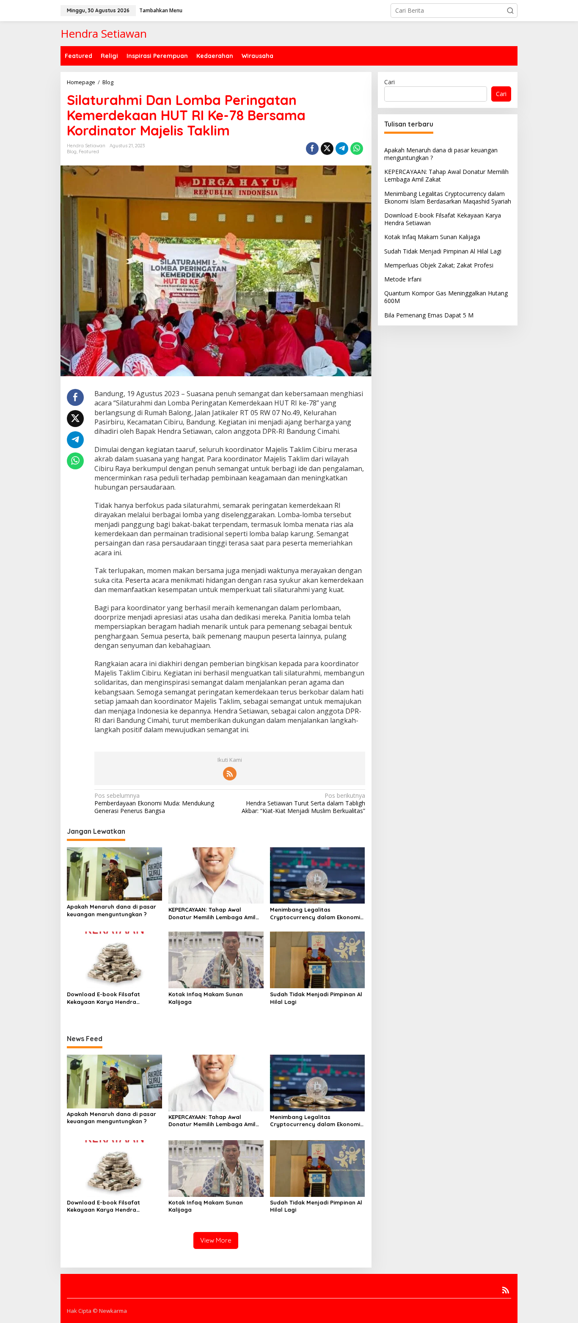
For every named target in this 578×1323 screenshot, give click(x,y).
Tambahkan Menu (160, 10)
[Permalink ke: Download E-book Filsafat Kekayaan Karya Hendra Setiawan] (114, 959)
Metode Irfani (402, 279)
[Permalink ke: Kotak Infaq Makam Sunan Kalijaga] (216, 959)
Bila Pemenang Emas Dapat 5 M (428, 315)
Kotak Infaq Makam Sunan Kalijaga (205, 998)
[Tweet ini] (327, 148)
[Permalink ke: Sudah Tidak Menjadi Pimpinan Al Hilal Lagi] (317, 959)
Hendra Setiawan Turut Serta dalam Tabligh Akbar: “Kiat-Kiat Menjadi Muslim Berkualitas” (303, 803)
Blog (72, 151)
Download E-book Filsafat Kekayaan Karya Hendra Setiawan (103, 998)
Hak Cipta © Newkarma (97, 1311)
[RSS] (230, 773)
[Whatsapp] (356, 148)
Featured (89, 151)
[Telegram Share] (342, 148)
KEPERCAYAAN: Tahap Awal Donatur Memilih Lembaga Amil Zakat (212, 913)
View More (215, 1240)
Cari (389, 82)
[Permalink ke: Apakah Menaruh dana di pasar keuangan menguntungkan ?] (114, 873)
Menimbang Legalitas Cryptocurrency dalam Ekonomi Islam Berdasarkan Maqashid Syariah (315, 913)
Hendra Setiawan (104, 33)
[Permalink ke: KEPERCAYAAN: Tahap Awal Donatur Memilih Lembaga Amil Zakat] (216, 875)
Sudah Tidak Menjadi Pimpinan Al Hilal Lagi (316, 998)
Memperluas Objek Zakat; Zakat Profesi (438, 265)
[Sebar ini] (312, 148)
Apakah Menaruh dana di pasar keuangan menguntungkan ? (111, 910)
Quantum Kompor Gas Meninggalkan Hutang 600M (446, 296)
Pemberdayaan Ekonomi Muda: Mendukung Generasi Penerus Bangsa (154, 803)
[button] (510, 10)
